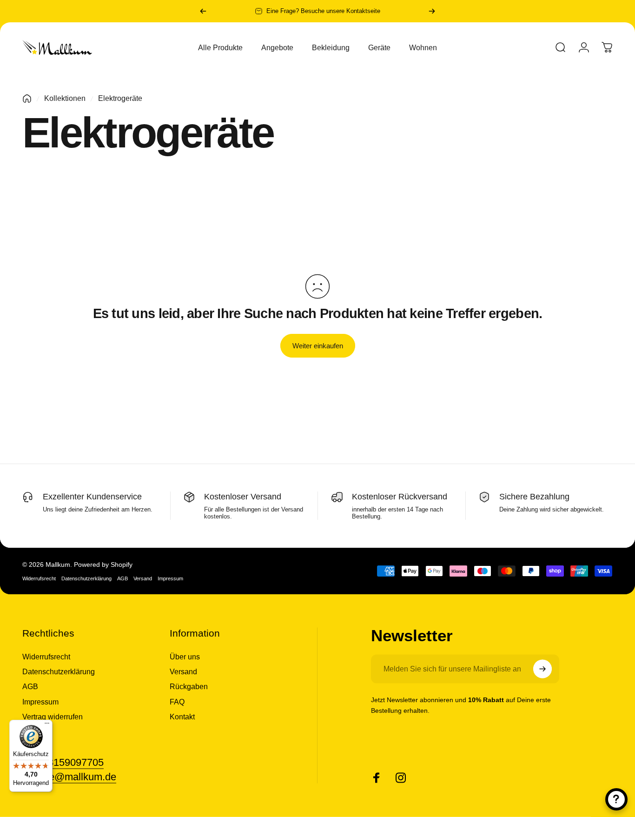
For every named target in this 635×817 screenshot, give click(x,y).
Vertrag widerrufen (52, 716)
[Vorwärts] (432, 11)
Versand (142, 578)
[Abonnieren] (542, 669)
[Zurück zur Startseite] (27, 98)
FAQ (177, 701)
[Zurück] (203, 11)
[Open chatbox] (616, 799)
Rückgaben (189, 686)
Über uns (185, 656)
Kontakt (182, 716)
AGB (122, 578)
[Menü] (47, 725)
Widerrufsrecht (39, 578)
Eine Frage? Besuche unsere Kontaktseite (323, 10)
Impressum (170, 578)
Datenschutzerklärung (86, 578)
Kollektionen (65, 98)
